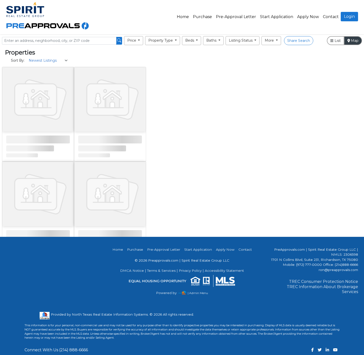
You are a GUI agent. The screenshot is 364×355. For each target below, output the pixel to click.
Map (354, 40)
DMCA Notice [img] (132, 271)
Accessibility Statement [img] (224, 271)
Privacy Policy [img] (190, 271)
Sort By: (18, 60)
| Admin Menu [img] (198, 293)
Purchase (202, 16)
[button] (133, 40)
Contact (245, 249)
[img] (169, 293)
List (337, 40)
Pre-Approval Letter (236, 16)
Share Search (298, 40)
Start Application (276, 16)
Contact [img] (331, 16)
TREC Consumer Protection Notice (323, 281)
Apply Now (308, 16)
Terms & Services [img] (161, 271)
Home (183, 16)
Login (349, 16)
